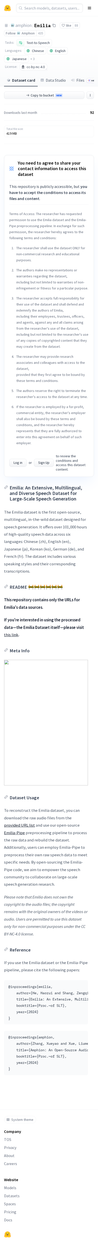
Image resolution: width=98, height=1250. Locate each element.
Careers (10, 1163)
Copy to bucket (46, 95)
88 (76, 25)
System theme (22, 1119)
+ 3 (32, 59)
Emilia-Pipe (14, 832)
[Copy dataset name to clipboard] (54, 25)
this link (11, 634)
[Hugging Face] (7, 1234)
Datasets (12, 1195)
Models (10, 1187)
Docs (8, 1219)
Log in (18, 462)
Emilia (42, 25)
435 (40, 33)
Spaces (10, 1203)
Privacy (10, 1147)
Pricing (10, 1211)
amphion (23, 25)
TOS (7, 1139)
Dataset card (23, 80)
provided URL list (19, 825)
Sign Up (44, 462)
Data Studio (56, 80)
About (9, 1155)
